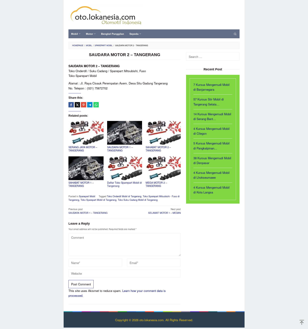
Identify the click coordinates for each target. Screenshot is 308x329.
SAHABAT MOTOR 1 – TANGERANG (81, 184)
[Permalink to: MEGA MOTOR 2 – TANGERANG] (163, 168)
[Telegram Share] (90, 104)
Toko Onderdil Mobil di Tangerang (124, 196)
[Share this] (71, 104)
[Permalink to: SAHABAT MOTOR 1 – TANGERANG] (86, 168)
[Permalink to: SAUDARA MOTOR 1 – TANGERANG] (124, 133)
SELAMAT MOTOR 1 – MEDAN (164, 210)
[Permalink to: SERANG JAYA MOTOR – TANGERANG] (86, 133)
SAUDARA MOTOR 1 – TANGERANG (120, 148)
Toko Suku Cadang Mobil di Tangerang (138, 199)
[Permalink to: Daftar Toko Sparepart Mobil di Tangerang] (124, 168)
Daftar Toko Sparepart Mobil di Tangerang (124, 184)
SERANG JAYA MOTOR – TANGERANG (82, 148)
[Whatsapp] (96, 104)
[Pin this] (83, 104)
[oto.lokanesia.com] (105, 14)
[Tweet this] (77, 104)
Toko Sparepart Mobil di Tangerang (98, 199)
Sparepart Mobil (87, 196)
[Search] (235, 33)
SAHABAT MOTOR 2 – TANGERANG (158, 148)
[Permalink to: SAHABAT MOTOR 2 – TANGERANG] (163, 133)
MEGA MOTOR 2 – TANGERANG (156, 184)
